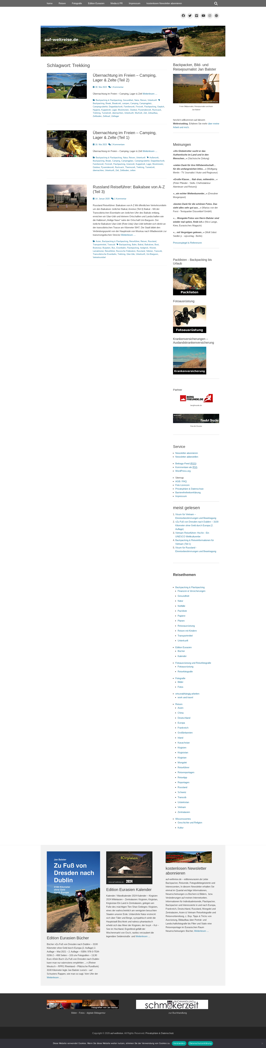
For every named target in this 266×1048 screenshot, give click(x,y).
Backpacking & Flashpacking (109, 100)
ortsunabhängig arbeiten (187, 693)
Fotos (180, 687)
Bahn (134, 244)
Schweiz (182, 792)
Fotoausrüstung (185, 666)
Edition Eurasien (96, 3)
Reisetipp (182, 777)
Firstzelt (139, 106)
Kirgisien (182, 747)
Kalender (182, 656)
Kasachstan (184, 742)
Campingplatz (145, 103)
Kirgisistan (183, 752)
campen (125, 103)
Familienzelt (129, 106)
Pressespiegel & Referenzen (187, 242)
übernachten (117, 113)
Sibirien (149, 251)
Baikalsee (149, 244)
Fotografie (77, 3)
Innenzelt (130, 164)
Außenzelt (154, 157)
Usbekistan (183, 802)
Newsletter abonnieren (186, 453)
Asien (98, 241)
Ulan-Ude (131, 254)
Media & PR (117, 3)
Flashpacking (150, 106)
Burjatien (106, 248)
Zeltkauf (106, 116)
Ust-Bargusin (152, 254)
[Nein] (262, 1043)
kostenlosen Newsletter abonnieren (164, 3)
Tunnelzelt (106, 113)
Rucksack (156, 110)
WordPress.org (183, 471)
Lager (114, 110)
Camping (134, 103)
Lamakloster (98, 251)
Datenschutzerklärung (200, 1043)
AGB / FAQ (181, 481)
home (49, 3)
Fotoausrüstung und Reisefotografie (193, 663)
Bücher (181, 651)
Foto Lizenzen (182, 485)
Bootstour (97, 248)
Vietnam (182, 807)
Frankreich (183, 727)
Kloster (153, 248)
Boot (157, 244)
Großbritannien (185, 732)
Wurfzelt (138, 113)
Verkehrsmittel (99, 257)
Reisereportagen (186, 772)
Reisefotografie (185, 671)
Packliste (182, 611)
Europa (181, 722)
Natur (136, 100)
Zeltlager (115, 116)
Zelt (145, 113)
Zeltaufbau (152, 113)
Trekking (97, 113)
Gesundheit (128, 100)
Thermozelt (130, 167)
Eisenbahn (121, 248)
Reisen (62, 3)
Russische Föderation (125, 251)
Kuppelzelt (106, 110)
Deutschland (184, 718)
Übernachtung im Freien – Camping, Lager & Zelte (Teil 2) (124, 77)
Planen (181, 620)
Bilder (180, 682)
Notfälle (181, 606)
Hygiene (96, 110)
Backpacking (98, 161)
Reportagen (183, 782)
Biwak (108, 103)
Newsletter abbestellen (186, 456)
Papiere (181, 615)
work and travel (185, 697)
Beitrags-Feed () (185, 463)
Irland (180, 737)
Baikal (140, 244)
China (180, 712)
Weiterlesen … (150, 93)
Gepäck (160, 106)
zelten (132, 170)
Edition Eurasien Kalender (129, 889)
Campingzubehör (100, 106)
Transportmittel (99, 244)
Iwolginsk (144, 248)
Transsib (111, 244)
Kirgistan (182, 757)
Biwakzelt (116, 103)
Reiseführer (134, 241)
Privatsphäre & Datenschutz (189, 488)
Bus (113, 248)
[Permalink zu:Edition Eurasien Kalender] (132, 867)
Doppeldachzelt (116, 106)
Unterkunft (152, 100)
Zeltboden (97, 116)
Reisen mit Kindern (187, 630)
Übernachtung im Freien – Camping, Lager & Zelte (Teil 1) (124, 135)
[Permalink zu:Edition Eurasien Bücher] (73, 892)
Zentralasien (184, 812)
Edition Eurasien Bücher (68, 938)
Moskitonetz (123, 110)
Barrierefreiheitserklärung (188, 492)
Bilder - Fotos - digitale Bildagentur (88, 1013)
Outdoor (133, 110)
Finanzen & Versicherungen (191, 591)
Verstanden (179, 1043)
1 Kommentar (117, 87)
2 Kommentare (118, 144)
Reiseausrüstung (186, 625)
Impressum (134, 3)
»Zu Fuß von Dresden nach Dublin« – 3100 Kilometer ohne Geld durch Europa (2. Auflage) (196, 525)
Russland (152, 241)
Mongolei (182, 762)
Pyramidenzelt (144, 110)
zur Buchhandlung (178, 1013)
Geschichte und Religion (190, 822)
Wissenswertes (183, 819)
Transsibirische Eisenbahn (104, 254)
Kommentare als (186, 467)
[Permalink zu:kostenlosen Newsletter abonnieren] (192, 857)
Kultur (180, 827)
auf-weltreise (116, 1033)
